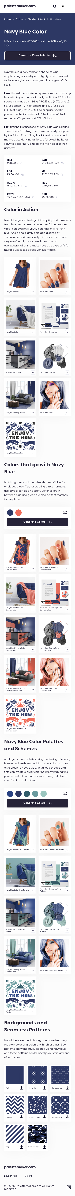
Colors (19, 19)
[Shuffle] (65, 512)
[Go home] (21, 6)
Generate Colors (34, 522)
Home (7, 19)
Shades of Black (36, 19)
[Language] (62, 6)
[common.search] (55, 6)
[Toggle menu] (69, 6)
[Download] (21, 1088)
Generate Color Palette (34, 56)
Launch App (10, 1176)
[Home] (21, 1170)
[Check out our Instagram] (69, 1187)
